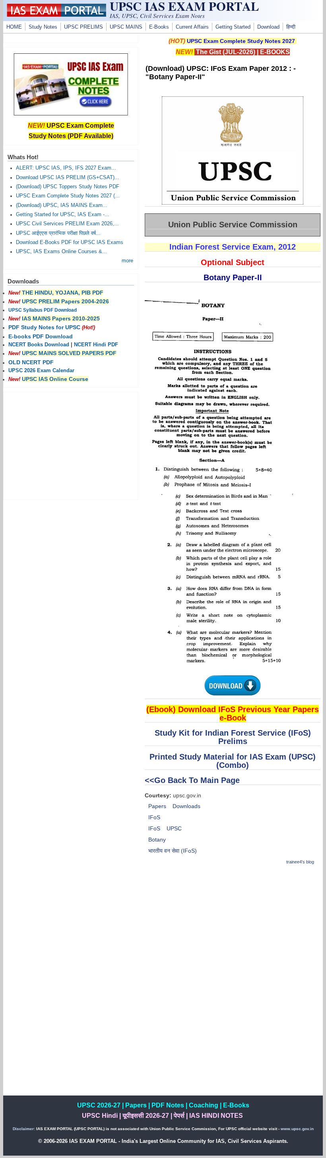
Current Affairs (192, 27)
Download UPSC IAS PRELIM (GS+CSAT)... (67, 177)
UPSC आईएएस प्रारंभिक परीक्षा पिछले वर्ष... (58, 233)
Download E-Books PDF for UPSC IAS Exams (69, 242)
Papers (157, 806)
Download (268, 27)
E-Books (159, 27)
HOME (14, 27)
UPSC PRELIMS (83, 27)
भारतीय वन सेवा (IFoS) (172, 851)
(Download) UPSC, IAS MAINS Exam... (61, 205)
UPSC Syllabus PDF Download (42, 310)
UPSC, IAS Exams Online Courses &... (61, 251)
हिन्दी (290, 27)
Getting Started (232, 27)
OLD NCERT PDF (31, 362)
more (127, 261)
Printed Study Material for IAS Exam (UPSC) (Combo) (232, 760)
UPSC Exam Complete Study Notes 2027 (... (68, 196)
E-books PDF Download (40, 336)
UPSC (174, 828)
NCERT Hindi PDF (96, 345)
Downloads (186, 806)
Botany (157, 839)
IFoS (154, 817)
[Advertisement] (232, 928)
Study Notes (43, 27)
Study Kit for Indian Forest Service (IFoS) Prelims (233, 737)
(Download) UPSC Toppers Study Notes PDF (67, 186)
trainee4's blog (300, 861)
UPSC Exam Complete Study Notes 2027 (241, 41)
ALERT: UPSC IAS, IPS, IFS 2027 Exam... (66, 168)
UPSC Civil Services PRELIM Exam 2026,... (67, 224)
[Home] (56, 15)
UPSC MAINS (126, 27)
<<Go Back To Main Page (192, 780)
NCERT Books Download (38, 345)
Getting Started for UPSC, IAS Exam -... (62, 214)
